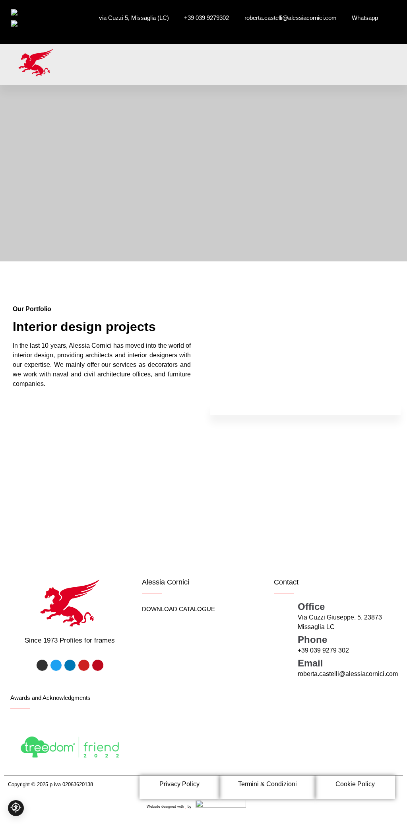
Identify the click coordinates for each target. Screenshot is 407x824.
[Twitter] (56, 665)
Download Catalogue (178, 609)
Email (310, 663)
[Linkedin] (70, 665)
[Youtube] (84, 665)
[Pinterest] (98, 665)
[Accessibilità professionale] (16, 808)
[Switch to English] (25, 23)
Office (311, 606)
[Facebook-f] (42, 665)
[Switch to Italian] (23, 12)
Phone (312, 639)
